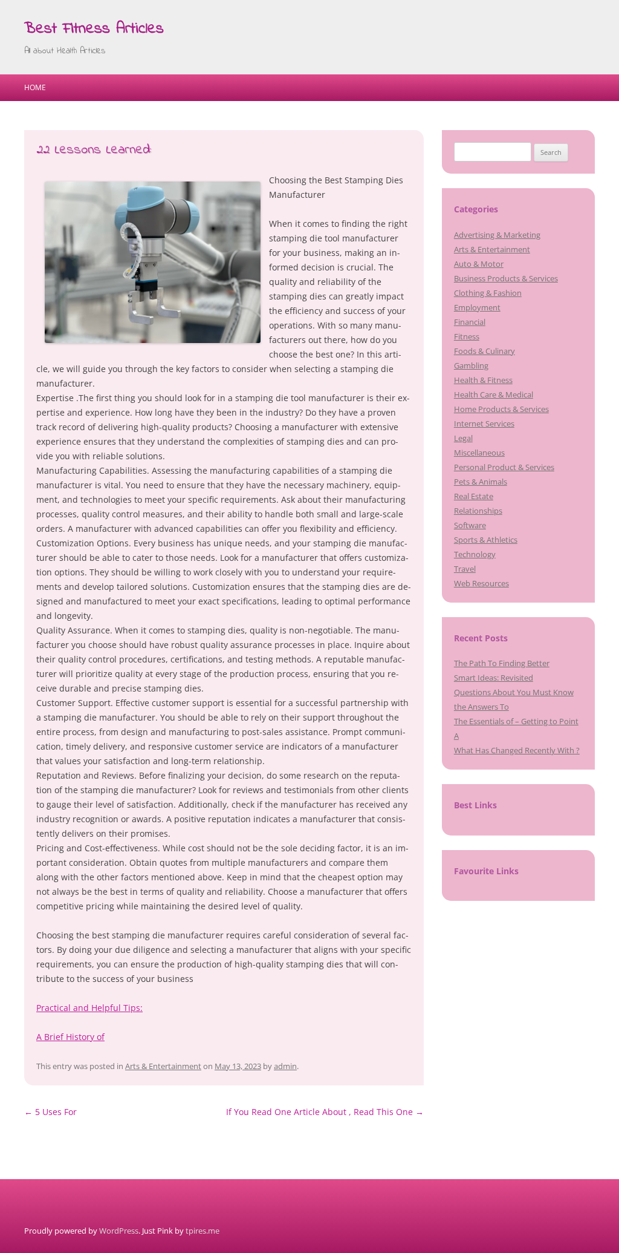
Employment (477, 307)
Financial (469, 321)
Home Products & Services (501, 409)
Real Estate (473, 496)
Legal (463, 438)
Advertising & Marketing (497, 234)
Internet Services (484, 423)
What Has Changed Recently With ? (517, 750)
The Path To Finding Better (501, 663)
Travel (465, 568)
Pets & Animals (480, 481)
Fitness (466, 336)
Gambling (471, 365)
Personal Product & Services (504, 467)
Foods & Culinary (484, 350)
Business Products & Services (506, 278)
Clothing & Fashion (488, 292)
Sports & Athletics (485, 539)
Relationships (478, 510)
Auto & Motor (479, 263)
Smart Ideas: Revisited (493, 677)
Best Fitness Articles (94, 29)
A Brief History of (70, 1036)
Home (35, 87)
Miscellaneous (479, 452)
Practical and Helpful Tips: (89, 1007)
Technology (475, 554)
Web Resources (481, 583)
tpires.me (202, 1230)
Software (470, 525)
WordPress (118, 1230)
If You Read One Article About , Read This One (325, 1111)
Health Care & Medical (493, 394)
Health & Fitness (483, 380)
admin (285, 1066)
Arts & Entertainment (163, 1066)
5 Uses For (50, 1111)
